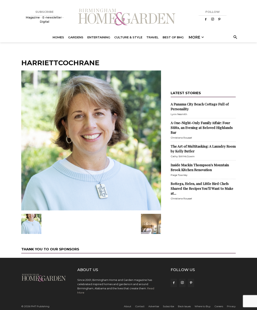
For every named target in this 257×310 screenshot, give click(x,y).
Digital (44, 21)
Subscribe (168, 306)
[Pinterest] (219, 19)
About (127, 306)
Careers (218, 306)
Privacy (231, 306)
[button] (235, 37)
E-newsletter (52, 17)
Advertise (153, 306)
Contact (140, 306)
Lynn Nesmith (179, 114)
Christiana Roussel (181, 137)
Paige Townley (179, 174)
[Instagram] (213, 19)
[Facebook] (206, 19)
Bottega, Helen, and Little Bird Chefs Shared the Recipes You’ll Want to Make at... (202, 188)
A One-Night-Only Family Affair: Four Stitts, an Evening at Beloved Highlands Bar (202, 127)
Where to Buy (203, 306)
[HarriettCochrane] (91, 209)
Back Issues (184, 306)
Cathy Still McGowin (183, 156)
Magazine (33, 17)
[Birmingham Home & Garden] (128, 17)
